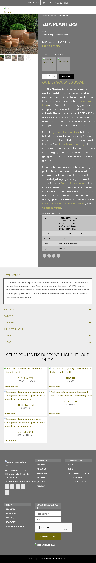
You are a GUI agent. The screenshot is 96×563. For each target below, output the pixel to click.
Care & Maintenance (14, 329)
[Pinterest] (54, 255)
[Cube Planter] (25, 368)
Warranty (8, 316)
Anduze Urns (25, 432)
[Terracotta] (63, 64)
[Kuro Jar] (70, 368)
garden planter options (66, 132)
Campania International (73, 183)
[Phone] (7, 492)
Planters (52, 15)
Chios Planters (25, 405)
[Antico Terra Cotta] (49, 64)
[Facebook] (44, 255)
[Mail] (23, 486)
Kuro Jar (70, 378)
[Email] (58, 255)
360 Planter (79, 203)
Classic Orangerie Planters (57, 203)
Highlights (9, 309)
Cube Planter (25, 378)
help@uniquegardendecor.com (20, 481)
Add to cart (66, 76)
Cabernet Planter (51, 207)
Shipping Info (10, 322)
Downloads (10, 335)
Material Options (12, 275)
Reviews (7, 342)
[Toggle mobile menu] (91, 8)
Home (45, 15)
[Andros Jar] (70, 392)
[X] (49, 255)
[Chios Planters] (25, 392)
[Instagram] (12, 486)
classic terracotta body (71, 144)
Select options (11, 386)
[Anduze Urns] (25, 419)
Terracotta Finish (53, 54)
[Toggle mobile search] (87, 8)
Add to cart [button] (54, 386)
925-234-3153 (11, 477)
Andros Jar (70, 401)
